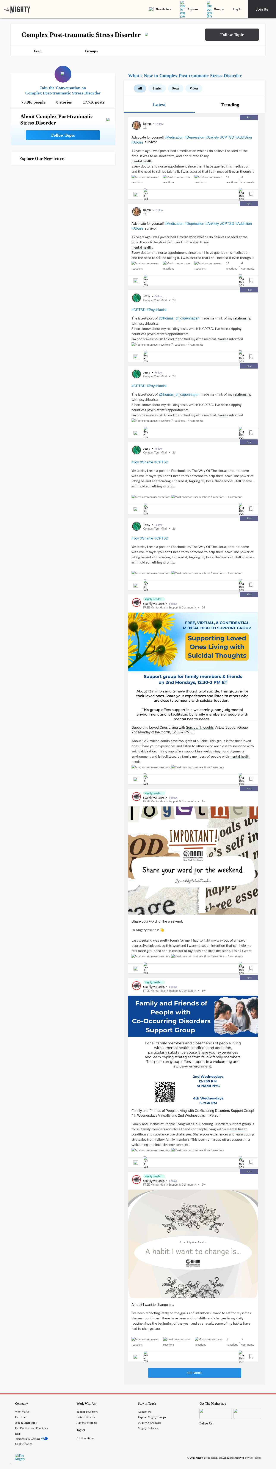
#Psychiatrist (156, 310)
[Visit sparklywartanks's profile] (136, 602)
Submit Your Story (87, 1411)
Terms (258, 1457)
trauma (223, 339)
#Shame (146, 462)
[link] (17, 9)
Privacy (249, 1457)
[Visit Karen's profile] (136, 125)
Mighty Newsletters (149, 1422)
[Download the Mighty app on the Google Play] (250, 1413)
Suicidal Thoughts (200, 727)
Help (18, 1433)
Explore (192, 9)
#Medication (174, 137)
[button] (232, 35)
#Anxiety (212, 137)
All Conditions (85, 1438)
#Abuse (137, 142)
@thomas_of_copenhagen (179, 318)
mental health (142, 161)
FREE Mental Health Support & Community (169, 607)
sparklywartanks (154, 603)
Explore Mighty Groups (152, 1417)
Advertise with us (87, 1422)
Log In (237, 9)
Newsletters (163, 9)
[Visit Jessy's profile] (136, 298)
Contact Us (144, 1411)
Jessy (147, 296)
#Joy (135, 462)
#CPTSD (227, 137)
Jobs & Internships (26, 1422)
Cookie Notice (23, 1443)
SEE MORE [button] (194, 1373)
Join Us (262, 9)
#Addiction (243, 137)
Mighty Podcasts (148, 1428)
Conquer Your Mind (155, 300)
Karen (147, 124)
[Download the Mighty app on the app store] (215, 1413)
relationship (242, 318)
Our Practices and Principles (31, 1428)
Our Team (20, 1417)
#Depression (194, 137)
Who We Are (22, 1411)
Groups (219, 9)
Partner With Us (86, 1417)
